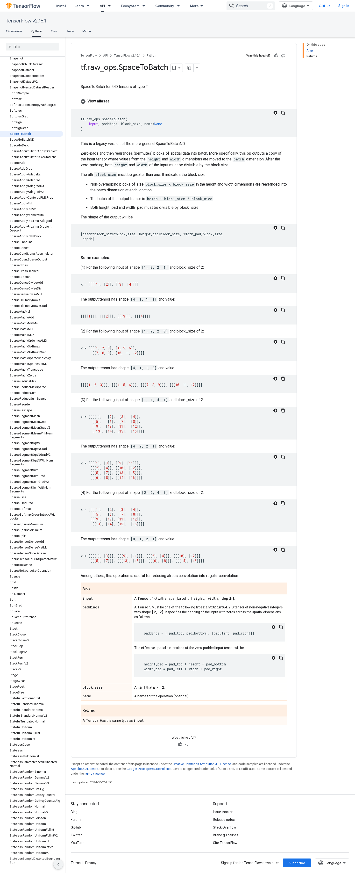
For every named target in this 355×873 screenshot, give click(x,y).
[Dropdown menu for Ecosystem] (145, 6)
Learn (79, 6)
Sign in (343, 6)
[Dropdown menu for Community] (180, 6)
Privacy (90, 863)
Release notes (224, 820)
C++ (54, 31)
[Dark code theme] (275, 113)
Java (70, 31)
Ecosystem (130, 6)
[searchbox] (32, 47)
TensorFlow (89, 55)
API (102, 6)
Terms (76, 863)
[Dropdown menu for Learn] (89, 6)
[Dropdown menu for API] (111, 6)
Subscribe (297, 863)
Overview (14, 31)
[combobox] (251, 5)
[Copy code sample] (283, 113)
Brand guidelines (225, 835)
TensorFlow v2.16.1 (26, 21)
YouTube (78, 843)
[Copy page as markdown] (189, 68)
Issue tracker (223, 812)
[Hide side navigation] (58, 864)
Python (36, 31)
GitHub (325, 6)
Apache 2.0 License (84, 769)
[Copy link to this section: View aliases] (114, 101)
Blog (74, 812)
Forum (76, 820)
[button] (184, 101)
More (194, 6)
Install (61, 6)
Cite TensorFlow (225, 843)
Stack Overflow (224, 827)
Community (164, 6)
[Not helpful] (283, 55)
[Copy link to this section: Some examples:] (115, 258)
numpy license (95, 773)
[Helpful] (276, 55)
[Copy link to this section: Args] (95, 589)
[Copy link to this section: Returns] (100, 711)
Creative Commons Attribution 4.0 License (202, 764)
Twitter (76, 835)
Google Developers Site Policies (149, 769)
